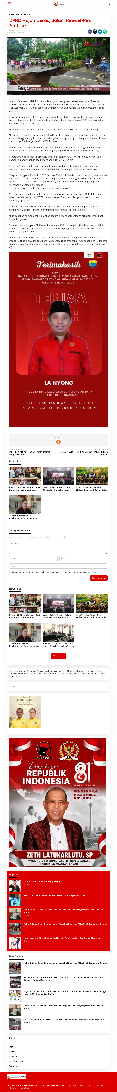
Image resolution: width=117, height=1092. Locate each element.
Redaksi (10, 1088)
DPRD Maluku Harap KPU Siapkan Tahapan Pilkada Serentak (84, 452)
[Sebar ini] (90, 31)
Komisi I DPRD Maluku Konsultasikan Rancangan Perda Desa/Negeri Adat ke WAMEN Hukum (63, 911)
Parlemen (13, 33)
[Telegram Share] (100, 31)
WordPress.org (16, 1066)
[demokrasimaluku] (59, 3)
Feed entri (14, 1056)
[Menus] (9, 3)
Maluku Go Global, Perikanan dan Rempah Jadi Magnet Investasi (54, 895)
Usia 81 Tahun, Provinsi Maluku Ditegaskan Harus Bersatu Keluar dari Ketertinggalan (57, 488)
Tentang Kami (24, 1088)
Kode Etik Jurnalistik (94, 1085)
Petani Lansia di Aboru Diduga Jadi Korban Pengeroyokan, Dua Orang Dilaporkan (62, 938)
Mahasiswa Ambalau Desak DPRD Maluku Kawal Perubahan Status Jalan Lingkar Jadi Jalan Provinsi (58, 644)
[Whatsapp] (105, 31)
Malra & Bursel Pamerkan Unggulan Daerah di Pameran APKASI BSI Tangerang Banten (65, 924)
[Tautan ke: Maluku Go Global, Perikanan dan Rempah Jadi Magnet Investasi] (15, 900)
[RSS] (58, 442)
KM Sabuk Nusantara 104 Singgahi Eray (41, 881)
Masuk (12, 1051)
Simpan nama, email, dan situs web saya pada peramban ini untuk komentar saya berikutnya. (55, 572)
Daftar (12, 1046)
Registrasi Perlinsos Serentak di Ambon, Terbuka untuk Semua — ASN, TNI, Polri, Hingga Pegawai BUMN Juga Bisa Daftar (64, 992)
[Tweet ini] (95, 31)
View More (58, 656)
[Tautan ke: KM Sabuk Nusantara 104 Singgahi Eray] (15, 886)
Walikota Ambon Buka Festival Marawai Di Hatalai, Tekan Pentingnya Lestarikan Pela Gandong (63, 1021)
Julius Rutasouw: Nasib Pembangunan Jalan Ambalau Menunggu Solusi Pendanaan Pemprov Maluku (23, 516)
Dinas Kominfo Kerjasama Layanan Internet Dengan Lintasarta (29, 452)
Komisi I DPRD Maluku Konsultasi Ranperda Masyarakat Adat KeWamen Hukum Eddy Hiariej (24, 488)
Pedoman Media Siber (72, 1085)
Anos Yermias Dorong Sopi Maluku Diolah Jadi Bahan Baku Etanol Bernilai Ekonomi (91, 488)
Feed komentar (16, 1061)
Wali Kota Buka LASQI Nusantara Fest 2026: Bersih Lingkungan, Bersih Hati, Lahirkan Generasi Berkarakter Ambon (63, 978)
